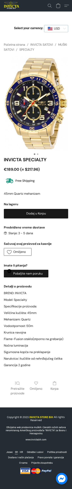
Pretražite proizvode (17, 391)
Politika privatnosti (57, 452)
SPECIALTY (26, 50)
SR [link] (16, 452)
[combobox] (56, 28)
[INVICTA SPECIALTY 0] (36, 103)
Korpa (54, 389)
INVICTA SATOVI (41, 45)
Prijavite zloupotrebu (42, 463)
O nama (23, 463)
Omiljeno (36, 389)
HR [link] (21, 452)
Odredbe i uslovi (35, 452)
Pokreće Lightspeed (36, 478)
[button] (12, 6)
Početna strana (14, 45)
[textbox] (55, 29)
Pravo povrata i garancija (51, 457)
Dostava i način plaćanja (21, 457)
